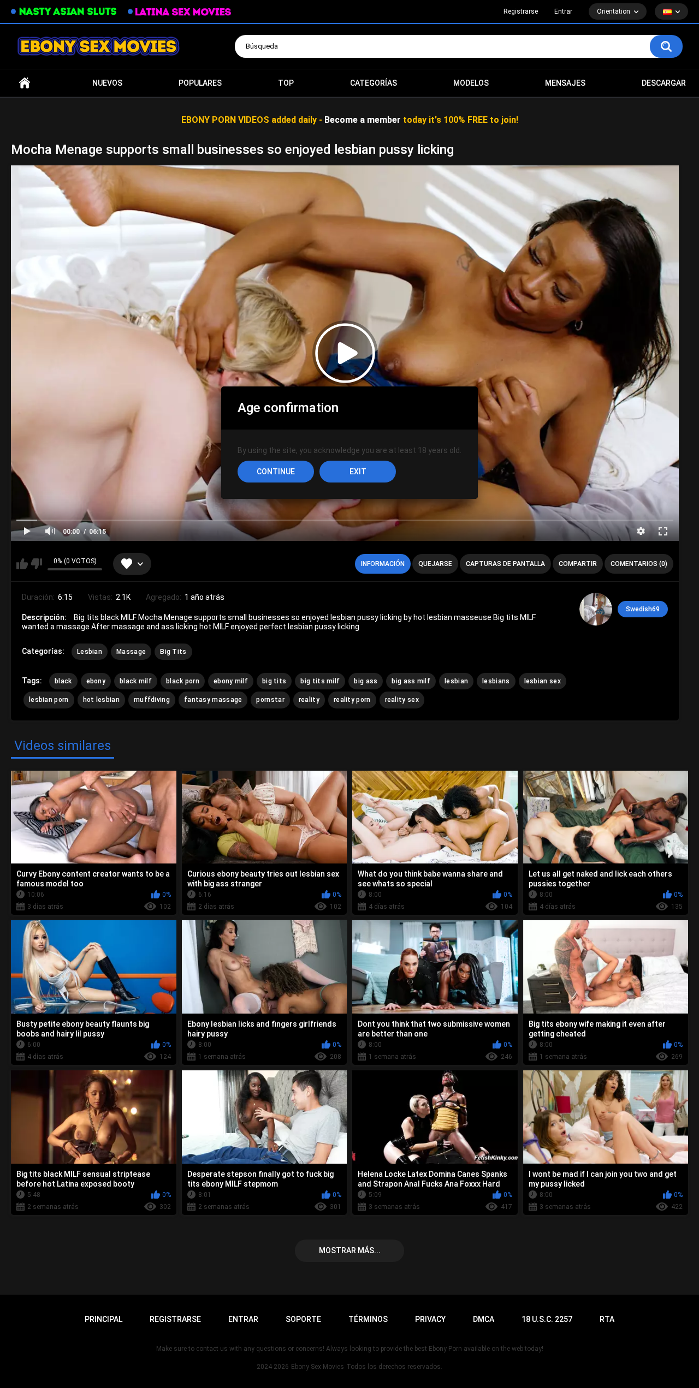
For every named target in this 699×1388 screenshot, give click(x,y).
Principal (24, 83)
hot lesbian (101, 700)
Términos (368, 1319)
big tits (274, 681)
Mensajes (565, 83)
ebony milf (231, 681)
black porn (182, 681)
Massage (131, 652)
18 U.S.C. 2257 (547, 1319)
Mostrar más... (350, 1250)
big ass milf (411, 681)
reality (309, 700)
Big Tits (173, 652)
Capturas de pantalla (505, 564)
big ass (365, 681)
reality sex (402, 700)
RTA (607, 1319)
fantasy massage (213, 700)
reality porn (352, 700)
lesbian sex (542, 681)
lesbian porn (49, 700)
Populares (200, 83)
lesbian (456, 681)
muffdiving (152, 700)
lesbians (496, 681)
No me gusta (36, 563)
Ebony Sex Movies (317, 1367)
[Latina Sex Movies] (180, 12)
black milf (136, 681)
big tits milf (320, 681)
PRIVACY (430, 1319)
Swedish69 (643, 609)
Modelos (471, 83)
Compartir (578, 564)
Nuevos (107, 83)
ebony (96, 681)
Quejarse (435, 564)
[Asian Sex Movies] (64, 12)
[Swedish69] (595, 609)
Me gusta (22, 563)
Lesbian (89, 652)
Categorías (373, 83)
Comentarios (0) (639, 564)
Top (286, 83)
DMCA (483, 1319)
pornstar (270, 700)
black (63, 681)
